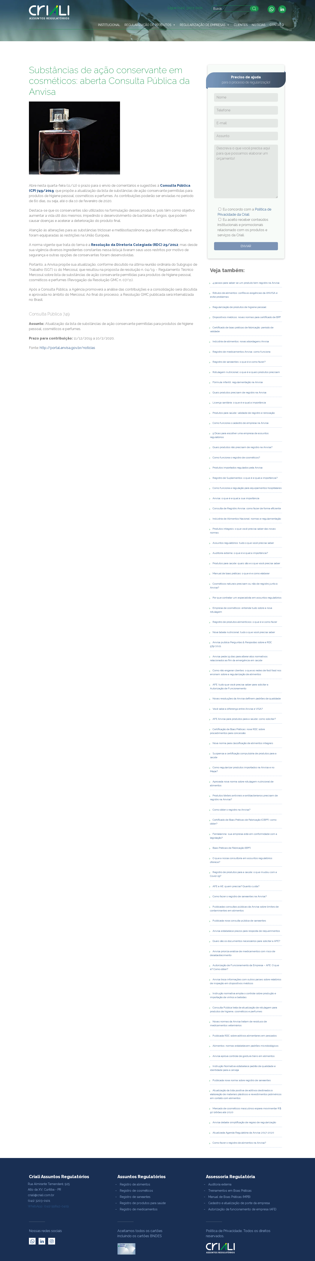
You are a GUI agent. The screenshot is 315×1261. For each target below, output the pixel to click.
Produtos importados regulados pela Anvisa (237, 467)
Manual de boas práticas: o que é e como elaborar (241, 573)
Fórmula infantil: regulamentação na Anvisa (238, 382)
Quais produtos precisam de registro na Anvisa (239, 392)
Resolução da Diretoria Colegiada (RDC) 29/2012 (134, 245)
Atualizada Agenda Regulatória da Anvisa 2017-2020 (243, 1132)
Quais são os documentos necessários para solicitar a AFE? (246, 941)
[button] (174, 25)
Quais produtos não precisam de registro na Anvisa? (242, 447)
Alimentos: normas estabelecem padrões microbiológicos (245, 1045)
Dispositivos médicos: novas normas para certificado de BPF (247, 317)
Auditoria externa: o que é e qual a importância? (240, 553)
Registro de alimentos (135, 1184)
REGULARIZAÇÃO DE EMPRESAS (202, 25)
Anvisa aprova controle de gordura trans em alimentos (243, 1056)
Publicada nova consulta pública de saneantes (239, 920)
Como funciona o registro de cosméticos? (236, 457)
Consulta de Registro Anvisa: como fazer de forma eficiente (247, 508)
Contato (277, 25)
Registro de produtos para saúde (143, 1203)
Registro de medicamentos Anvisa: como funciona (241, 351)
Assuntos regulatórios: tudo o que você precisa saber (243, 542)
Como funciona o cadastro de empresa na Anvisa (240, 422)
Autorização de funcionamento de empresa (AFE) (242, 1209)
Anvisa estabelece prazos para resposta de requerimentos (246, 930)
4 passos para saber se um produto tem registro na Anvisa (246, 282)
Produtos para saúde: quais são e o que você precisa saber (246, 563)
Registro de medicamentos (139, 1209)
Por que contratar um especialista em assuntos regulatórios (247, 597)
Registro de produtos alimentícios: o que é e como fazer (245, 621)
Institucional (109, 25)
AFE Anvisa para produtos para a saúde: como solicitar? (244, 718)
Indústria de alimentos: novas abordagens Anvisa (241, 341)
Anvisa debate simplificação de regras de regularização (244, 1122)
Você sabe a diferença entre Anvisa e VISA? (238, 708)
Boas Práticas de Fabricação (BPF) (232, 847)
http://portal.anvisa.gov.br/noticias (67, 348)
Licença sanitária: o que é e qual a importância (239, 402)
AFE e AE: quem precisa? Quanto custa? (236, 886)
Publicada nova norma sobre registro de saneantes (242, 1080)
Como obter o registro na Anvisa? (231, 809)
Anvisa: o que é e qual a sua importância (236, 498)
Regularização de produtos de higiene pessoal (239, 307)
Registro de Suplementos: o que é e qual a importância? (245, 477)
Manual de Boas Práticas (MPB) (229, 1197)
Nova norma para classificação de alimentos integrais (243, 743)
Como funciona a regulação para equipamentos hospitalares (247, 488)
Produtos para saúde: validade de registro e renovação (244, 412)
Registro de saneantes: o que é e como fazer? (239, 361)
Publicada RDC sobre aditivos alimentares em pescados (245, 1035)
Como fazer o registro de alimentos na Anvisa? (239, 1142)
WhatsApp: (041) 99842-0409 (48, 1206)
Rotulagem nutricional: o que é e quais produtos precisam (246, 372)
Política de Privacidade (224, 1231)
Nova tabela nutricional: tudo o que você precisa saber (244, 632)
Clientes (241, 25)
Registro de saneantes (135, 1197)
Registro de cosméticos (136, 1190)
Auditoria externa (219, 1184)
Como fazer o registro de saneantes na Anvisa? (240, 896)
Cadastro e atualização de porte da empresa (239, 1203)
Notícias (258, 25)
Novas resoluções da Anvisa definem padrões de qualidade (247, 698)
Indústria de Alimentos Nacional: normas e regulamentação (247, 518)
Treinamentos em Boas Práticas (230, 1190)
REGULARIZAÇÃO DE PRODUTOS (147, 25)
